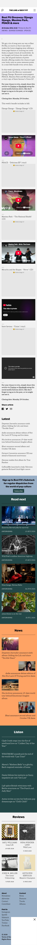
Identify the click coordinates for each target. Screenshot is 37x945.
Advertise (5, 898)
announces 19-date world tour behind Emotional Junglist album (17, 441)
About (4, 893)
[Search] (2, 10)
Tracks (22, 901)
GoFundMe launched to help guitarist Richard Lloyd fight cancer (17, 468)
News (4, 30)
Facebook (23, 86)
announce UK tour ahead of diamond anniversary (17, 454)
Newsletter (6, 896)
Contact (5, 901)
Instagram (6, 912)
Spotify (4, 915)
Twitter (13, 86)
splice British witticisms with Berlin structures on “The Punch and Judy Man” (18, 788)
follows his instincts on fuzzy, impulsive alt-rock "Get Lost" (17, 776)
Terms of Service (8, 937)
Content (22, 893)
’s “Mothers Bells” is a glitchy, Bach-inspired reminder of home (17, 766)
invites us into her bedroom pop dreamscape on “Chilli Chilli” (18, 800)
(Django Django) (16, 30)
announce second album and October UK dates (16, 447)
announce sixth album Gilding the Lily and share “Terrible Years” (16, 426)
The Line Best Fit (18, 10)
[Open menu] (35, 10)
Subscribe (18, 491)
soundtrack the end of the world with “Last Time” (17, 755)
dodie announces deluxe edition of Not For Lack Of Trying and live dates (17, 434)
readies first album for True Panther (16, 461)
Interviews (7, 531)
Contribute (6, 904)
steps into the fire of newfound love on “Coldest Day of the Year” (18, 743)
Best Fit (28, 28)
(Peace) (27, 30)
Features (22, 898)
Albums (22, 904)
